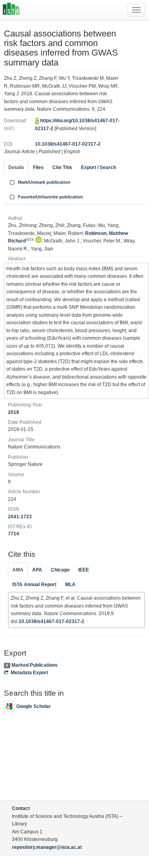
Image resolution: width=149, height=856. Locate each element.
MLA (70, 584)
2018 (13, 412)
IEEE (83, 570)
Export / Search (98, 167)
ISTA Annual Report (34, 584)
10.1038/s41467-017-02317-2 (68, 144)
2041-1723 (20, 516)
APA (37, 570)
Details (16, 167)
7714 (13, 534)
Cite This (62, 167)
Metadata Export (29, 672)
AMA (17, 570)
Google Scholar (33, 706)
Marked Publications (35, 665)
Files (38, 167)
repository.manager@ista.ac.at (47, 847)
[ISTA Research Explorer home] (11, 10)
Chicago (60, 570)
